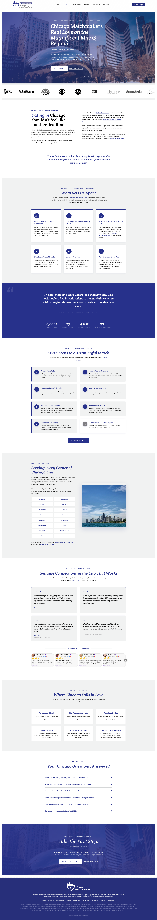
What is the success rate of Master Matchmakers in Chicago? (78, 784)
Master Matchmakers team (78, 198)
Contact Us (94, 901)
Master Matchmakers (102, 113)
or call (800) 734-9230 (76, 68)
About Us (66, 4)
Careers (102, 901)
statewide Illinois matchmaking (64, 542)
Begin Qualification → (70, 861)
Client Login (138, 5)
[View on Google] (33, 655)
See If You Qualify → (78, 440)
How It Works (76, 4)
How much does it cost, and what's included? (78, 790)
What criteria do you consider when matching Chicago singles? (78, 797)
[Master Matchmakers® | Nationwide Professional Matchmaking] (22, 5)
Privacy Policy (111, 901)
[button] (31, 660)
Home (58, 4)
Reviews (86, 4)
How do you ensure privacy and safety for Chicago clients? (78, 804)
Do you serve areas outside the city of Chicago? (78, 811)
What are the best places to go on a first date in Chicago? (78, 777)
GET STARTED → (59, 68)
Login (1, 919)
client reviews (75, 580)
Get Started (106, 4)
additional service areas (47, 544)
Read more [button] (34, 666)
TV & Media (96, 4)
